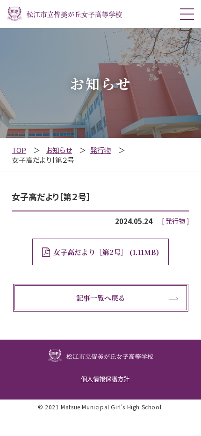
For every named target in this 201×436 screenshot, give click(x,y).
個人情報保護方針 (105, 378)
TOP (19, 150)
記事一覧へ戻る (100, 298)
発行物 (100, 150)
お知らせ (59, 150)
